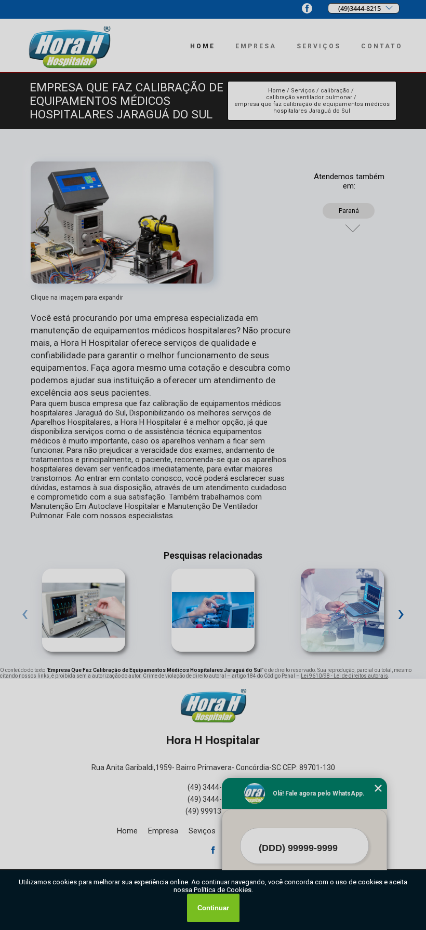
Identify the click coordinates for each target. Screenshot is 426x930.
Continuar (213, 908)
